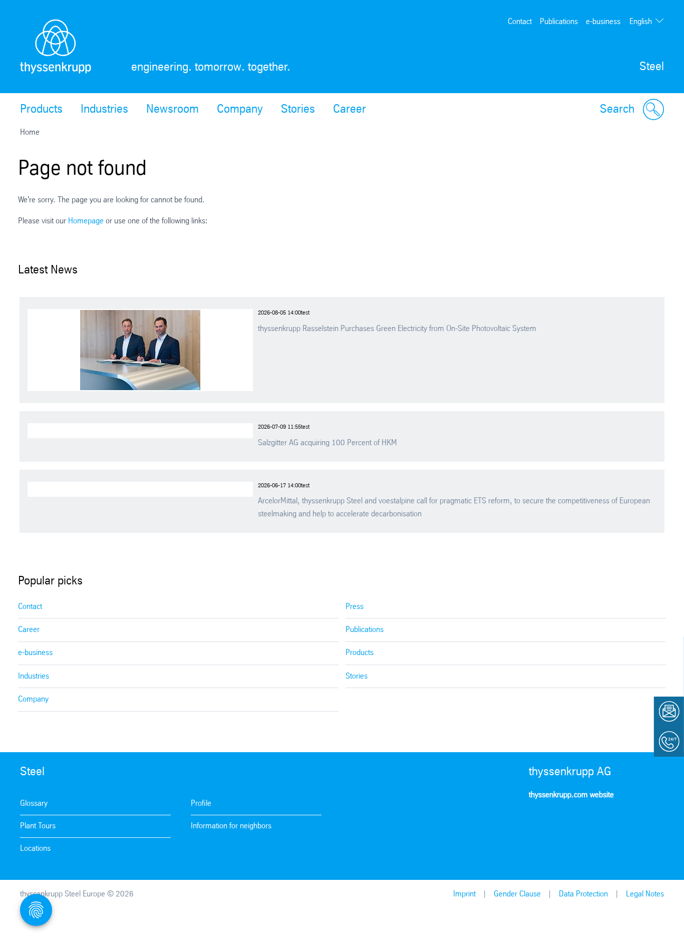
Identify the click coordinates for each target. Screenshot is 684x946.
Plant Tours (38, 826)
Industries (104, 109)
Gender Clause (517, 894)
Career (349, 109)
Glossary (34, 803)
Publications (559, 22)
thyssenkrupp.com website (571, 795)
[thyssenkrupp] (55, 46)
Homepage (86, 221)
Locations (35, 848)
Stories (298, 109)
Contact (520, 22)
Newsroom (172, 109)
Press (355, 606)
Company (240, 109)
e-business (603, 22)
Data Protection (583, 894)
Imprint (464, 894)
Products (41, 109)
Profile (201, 803)
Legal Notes (645, 894)
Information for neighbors (231, 826)
